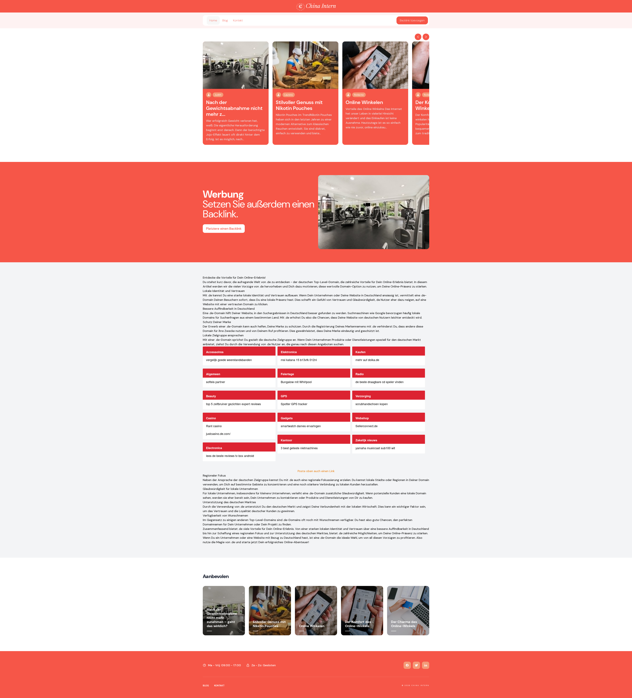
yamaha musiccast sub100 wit (375, 448)
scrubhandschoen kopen (372, 404)
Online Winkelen (364, 102)
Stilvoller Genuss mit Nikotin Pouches (299, 105)
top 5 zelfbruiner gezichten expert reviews (233, 404)
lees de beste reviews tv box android (230, 455)
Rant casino (214, 426)
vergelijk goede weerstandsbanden (229, 360)
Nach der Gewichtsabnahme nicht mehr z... (234, 108)
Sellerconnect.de (367, 426)
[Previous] (418, 37)
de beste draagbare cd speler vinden (380, 382)
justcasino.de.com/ (218, 433)
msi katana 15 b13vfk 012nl (299, 360)
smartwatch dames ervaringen (301, 426)
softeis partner (215, 382)
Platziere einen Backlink (223, 228)
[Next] (426, 37)
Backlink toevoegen (412, 20)
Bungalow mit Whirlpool (296, 382)
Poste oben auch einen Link (316, 471)
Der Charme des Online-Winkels (404, 624)
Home (213, 20)
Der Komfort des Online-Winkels (358, 624)
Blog (225, 20)
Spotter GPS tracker (294, 404)
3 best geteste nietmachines (299, 448)
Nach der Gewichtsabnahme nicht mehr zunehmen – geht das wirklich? (222, 617)
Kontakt (238, 20)
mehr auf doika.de (367, 360)
